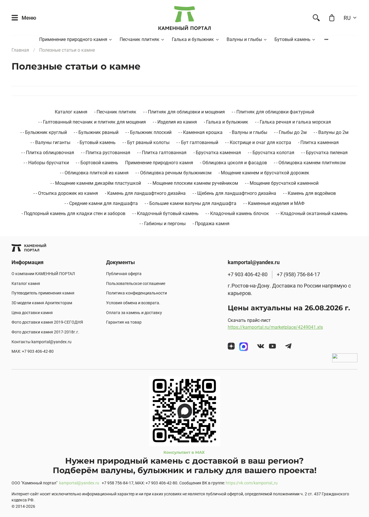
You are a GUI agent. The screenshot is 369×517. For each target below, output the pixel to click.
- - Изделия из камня (175, 122)
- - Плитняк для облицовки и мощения (184, 112)
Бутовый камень (292, 39)
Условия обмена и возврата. (133, 303)
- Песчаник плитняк (115, 112)
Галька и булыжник (193, 39)
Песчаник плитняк (139, 39)
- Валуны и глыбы (248, 132)
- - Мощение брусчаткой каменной (282, 183)
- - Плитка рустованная (105, 152)
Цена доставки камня (32, 312)
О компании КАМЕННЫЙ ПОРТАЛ (43, 273)
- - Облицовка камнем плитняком (310, 162)
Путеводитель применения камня (43, 293)
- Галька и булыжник (226, 122)
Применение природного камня (73, 39)
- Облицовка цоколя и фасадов (233, 162)
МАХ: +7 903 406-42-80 (33, 351)
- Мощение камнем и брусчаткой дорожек (264, 173)
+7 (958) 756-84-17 (298, 274)
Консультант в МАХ (184, 452)
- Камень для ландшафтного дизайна (145, 193)
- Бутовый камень (96, 142)
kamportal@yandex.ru (79, 483)
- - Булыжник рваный (96, 132)
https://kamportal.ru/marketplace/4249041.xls (275, 327)
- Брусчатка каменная (217, 152)
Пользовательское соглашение (135, 283)
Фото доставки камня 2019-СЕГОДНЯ (47, 322)
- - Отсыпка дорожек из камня (65, 193)
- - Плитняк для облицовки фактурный (273, 112)
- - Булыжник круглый (43, 132)
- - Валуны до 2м (331, 132)
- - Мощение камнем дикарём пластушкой (95, 183)
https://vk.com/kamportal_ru (252, 483)
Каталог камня (71, 112)
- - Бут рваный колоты (146, 142)
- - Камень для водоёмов (309, 193)
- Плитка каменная (318, 142)
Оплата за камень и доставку (134, 312)
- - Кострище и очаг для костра (258, 142)
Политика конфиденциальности (136, 293)
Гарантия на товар (124, 322)
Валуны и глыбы (244, 39)
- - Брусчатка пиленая (324, 152)
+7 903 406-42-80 (248, 274)
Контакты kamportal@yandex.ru (41, 341)
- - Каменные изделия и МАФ (273, 203)
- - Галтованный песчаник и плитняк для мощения (92, 122)
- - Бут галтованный (197, 142)
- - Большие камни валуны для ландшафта (190, 203)
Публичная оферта (124, 273)
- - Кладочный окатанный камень (312, 213)
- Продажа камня (211, 223)
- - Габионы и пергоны (163, 223)
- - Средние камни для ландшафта (101, 203)
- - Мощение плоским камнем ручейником (193, 183)
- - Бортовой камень (97, 162)
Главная (20, 50)
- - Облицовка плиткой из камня (94, 173)
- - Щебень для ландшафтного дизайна (234, 193)
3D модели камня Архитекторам (42, 303)
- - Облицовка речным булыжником (173, 173)
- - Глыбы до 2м (290, 132)
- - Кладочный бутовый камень (165, 213)
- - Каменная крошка (200, 132)
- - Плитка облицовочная (47, 152)
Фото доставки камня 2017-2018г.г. (45, 332)
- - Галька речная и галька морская (293, 122)
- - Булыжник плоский (148, 132)
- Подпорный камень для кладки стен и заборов (73, 213)
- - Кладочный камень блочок (237, 213)
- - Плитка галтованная (162, 152)
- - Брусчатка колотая (271, 152)
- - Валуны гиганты (50, 142)
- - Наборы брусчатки (46, 162)
